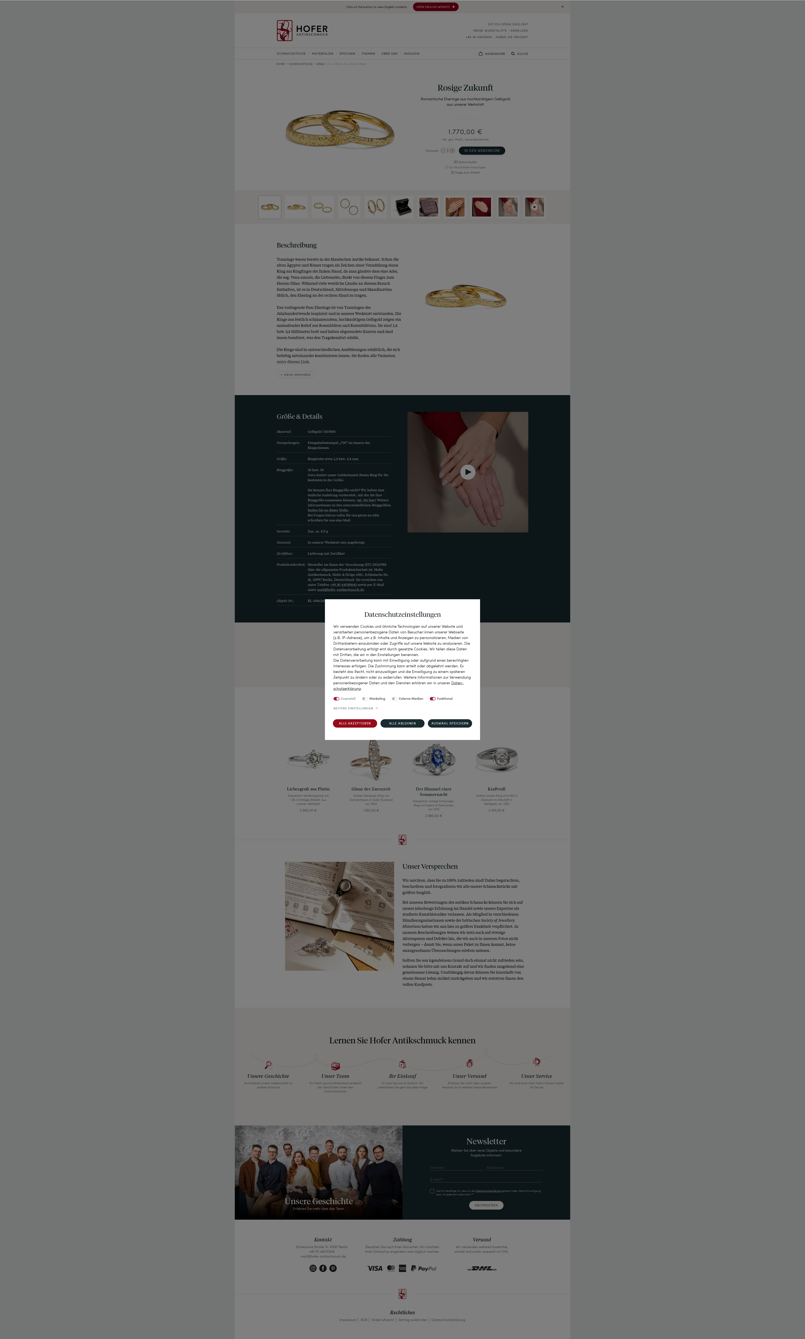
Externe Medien (411, 699)
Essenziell (348, 699)
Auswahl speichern (450, 723)
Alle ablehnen (402, 723)
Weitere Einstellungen (353, 708)
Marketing (377, 699)
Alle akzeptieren (355, 723)
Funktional (445, 699)
